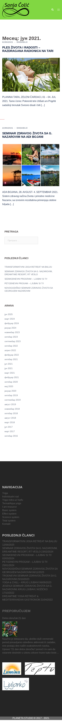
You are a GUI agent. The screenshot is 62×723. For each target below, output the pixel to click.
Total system (8, 520)
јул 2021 (9, 364)
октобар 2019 (11, 395)
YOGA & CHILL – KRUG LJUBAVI (20, 582)
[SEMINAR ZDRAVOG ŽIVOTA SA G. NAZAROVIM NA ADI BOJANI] (31, 165)
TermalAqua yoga (11, 503)
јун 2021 (9, 368)
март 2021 (10, 373)
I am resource (9, 507)
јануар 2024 (10, 328)
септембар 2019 (13, 400)
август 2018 (10, 418)
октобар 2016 (11, 436)
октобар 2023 (11, 337)
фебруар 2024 (12, 323)
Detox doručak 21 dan (14, 618)
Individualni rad (10, 496)
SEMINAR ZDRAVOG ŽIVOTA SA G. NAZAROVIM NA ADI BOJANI (27, 135)
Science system (10, 517)
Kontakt (6, 524)
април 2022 (10, 350)
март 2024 (10, 319)
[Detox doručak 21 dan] (9, 629)
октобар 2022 (11, 346)
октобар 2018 (11, 413)
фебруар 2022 (12, 355)
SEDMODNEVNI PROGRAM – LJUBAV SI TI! (26, 279)
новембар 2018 (12, 409)
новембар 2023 (12, 332)
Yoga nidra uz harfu (12, 500)
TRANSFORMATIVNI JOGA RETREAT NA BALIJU (28, 267)
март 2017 (10, 431)
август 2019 (10, 404)
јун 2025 (9, 314)
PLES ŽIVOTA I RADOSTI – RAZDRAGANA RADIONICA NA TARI (27, 49)
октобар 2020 (11, 382)
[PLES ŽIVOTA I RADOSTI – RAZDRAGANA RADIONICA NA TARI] (31, 74)
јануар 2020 (10, 391)
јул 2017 (9, 427)
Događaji (22, 42)
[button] (52, 10)
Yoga (5, 493)
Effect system (9, 513)
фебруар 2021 (12, 377)
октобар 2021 (11, 359)
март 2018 (10, 422)
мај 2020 (9, 386)
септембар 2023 (13, 341)
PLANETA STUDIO (23, 718)
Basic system (9, 510)
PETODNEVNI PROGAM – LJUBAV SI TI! (24, 283)
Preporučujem (16, 611)
